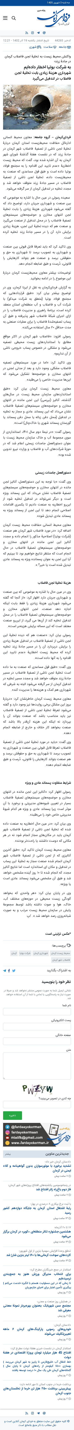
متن (68, 1050)
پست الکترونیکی (61, 1020)
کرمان (14, 953)
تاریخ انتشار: (42, 41)
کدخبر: (67, 41)
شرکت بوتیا (25, 953)
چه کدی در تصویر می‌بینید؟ (55, 1098)
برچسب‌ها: (59, 946)
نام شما (66, 1006)
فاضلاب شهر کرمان (61, 960)
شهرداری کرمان (41, 953)
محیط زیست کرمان (60, 953)
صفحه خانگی (63, 1035)
